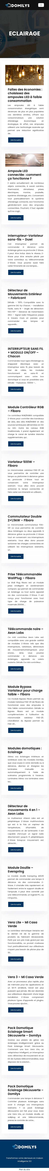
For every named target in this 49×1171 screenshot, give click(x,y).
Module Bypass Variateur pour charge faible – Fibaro (25, 690)
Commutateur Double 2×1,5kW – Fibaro (25, 518)
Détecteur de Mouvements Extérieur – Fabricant (25, 294)
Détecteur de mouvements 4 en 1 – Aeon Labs (24, 810)
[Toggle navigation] (41, 5)
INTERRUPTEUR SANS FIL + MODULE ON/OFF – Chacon (25, 352)
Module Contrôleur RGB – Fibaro (26, 409)
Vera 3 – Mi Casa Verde (26, 977)
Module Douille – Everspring (20, 869)
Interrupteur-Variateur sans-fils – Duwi (25, 237)
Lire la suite (16, 140)
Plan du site (24, 1169)
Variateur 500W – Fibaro (21, 464)
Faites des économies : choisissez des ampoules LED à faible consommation (25, 95)
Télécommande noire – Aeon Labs (25, 631)
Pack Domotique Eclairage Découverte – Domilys (25, 1090)
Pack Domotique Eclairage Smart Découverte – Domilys (24, 1031)
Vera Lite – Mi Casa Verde (22, 924)
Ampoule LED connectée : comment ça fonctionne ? (24, 175)
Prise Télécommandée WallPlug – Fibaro (25, 576)
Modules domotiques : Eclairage (25, 750)
